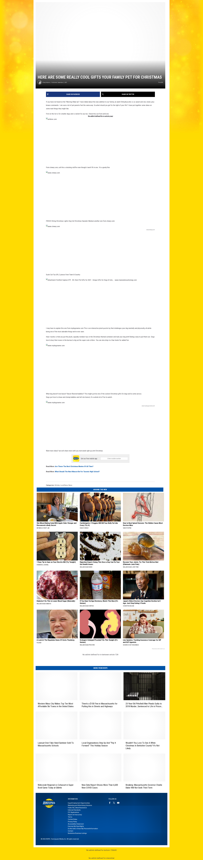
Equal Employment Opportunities (79, 803)
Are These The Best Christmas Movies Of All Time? (74, 466)
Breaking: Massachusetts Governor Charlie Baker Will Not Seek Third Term (144, 786)
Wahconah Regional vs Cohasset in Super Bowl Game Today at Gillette (55, 786)
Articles (57, 485)
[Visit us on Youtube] (119, 803)
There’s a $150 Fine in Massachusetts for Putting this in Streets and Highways (99, 705)
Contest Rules (72, 819)
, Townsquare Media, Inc (58, 839)
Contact (70, 831)
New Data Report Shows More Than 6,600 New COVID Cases (100, 786)
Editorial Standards (74, 810)
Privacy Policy (72, 821)
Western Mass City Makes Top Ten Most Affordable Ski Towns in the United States (56, 705)
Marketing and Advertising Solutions (80, 805)
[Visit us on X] (115, 803)
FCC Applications (73, 812)
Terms (70, 817)
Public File (71, 808)
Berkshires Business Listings (77, 833)
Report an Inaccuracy (75, 814)
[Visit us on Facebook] (110, 803)
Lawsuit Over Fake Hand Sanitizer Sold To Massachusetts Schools (56, 744)
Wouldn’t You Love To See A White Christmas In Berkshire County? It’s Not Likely (142, 746)
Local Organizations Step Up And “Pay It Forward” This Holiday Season (99, 744)
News (70, 485)
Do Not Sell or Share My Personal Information (83, 828)
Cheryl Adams (46, 82)
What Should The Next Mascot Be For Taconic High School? (77, 471)
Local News (64, 485)
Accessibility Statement (76, 824)
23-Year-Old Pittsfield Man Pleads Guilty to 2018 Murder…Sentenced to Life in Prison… (144, 705)
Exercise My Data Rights (76, 826)
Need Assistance (81, 808)
